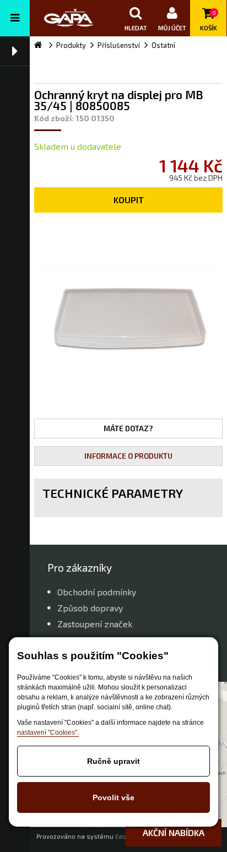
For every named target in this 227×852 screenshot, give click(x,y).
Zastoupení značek (94, 623)
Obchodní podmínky (96, 592)
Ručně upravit (113, 761)
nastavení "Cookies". (48, 732)
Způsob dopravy (90, 608)
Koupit (129, 199)
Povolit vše (113, 797)
